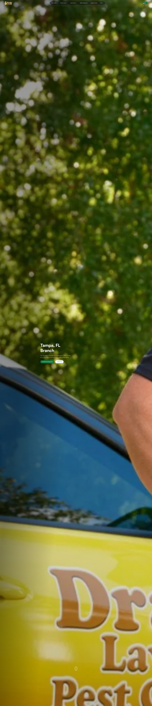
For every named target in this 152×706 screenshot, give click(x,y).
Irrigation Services (94, 3)
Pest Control (54, 3)
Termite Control (63, 3)
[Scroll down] (76, 669)
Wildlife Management (84, 3)
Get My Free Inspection (47, 361)
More (101, 3)
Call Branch (59, 361)
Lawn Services (73, 3)
